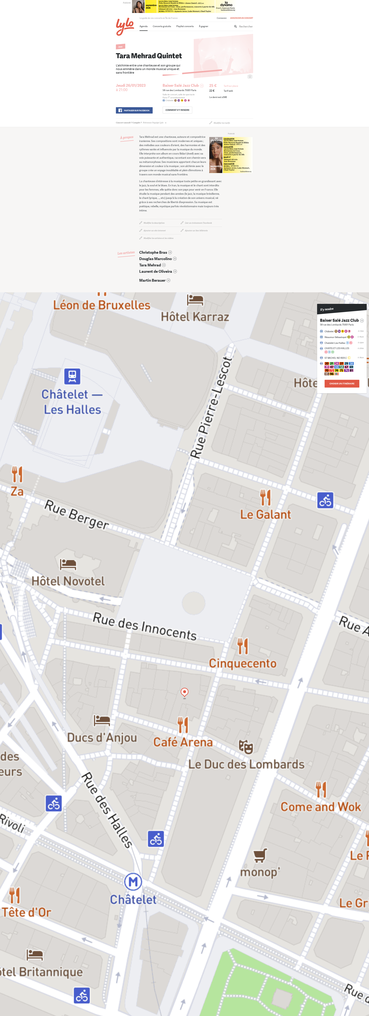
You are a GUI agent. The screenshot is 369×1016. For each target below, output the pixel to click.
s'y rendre (177, 110)
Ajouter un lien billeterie (196, 230)
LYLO (125, 26)
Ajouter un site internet (155, 230)
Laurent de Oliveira (155, 271)
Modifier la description (154, 223)
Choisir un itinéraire (342, 383)
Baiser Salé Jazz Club (181, 85)
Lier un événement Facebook (198, 223)
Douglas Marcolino (155, 258)
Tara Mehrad (150, 265)
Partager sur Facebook (136, 110)
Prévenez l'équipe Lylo (139, 122)
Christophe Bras (153, 252)
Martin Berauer (152, 280)
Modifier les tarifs (222, 123)
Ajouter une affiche (237, 76)
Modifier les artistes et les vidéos (158, 238)
